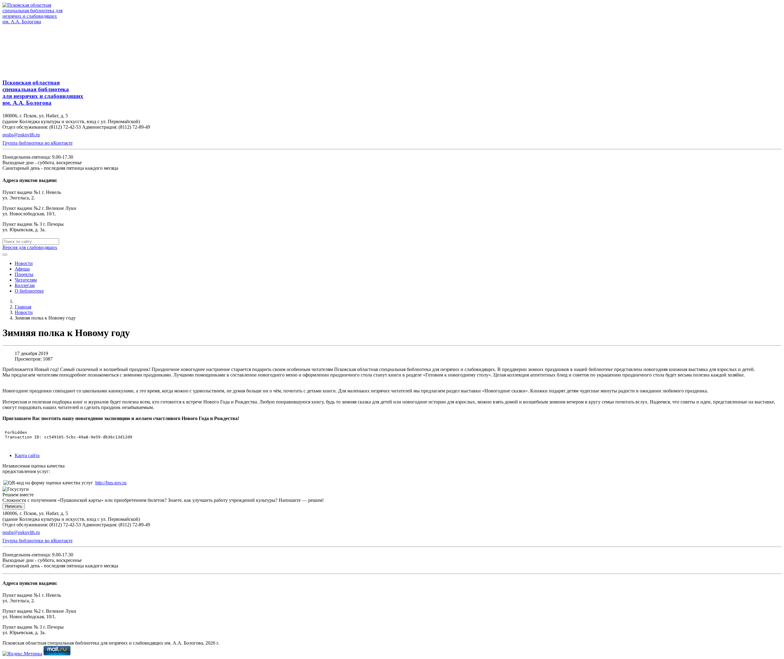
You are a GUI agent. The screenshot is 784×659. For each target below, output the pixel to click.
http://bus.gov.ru (110, 482)
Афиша (22, 268)
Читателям (26, 279)
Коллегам (25, 285)
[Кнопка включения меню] (4, 255)
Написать (13, 506)
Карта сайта (27, 455)
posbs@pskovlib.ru (21, 134)
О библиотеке (29, 291)
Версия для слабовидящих (29, 247)
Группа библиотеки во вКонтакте (37, 143)
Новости (24, 263)
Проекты (24, 274)
